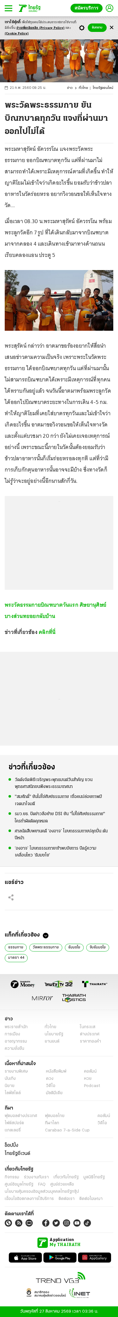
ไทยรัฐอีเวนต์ (17, 1153)
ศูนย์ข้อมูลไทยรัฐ (19, 1184)
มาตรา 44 (16, 958)
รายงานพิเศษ (16, 1071)
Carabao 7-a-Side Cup (67, 1130)
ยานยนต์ (52, 1041)
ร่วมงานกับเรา (36, 1177)
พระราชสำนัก (16, 1027)
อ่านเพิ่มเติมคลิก (40, 28)
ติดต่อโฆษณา (91, 1199)
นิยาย (9, 1086)
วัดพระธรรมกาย (46, 947)
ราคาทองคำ (90, 1041)
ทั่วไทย (83, 88)
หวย (88, 1078)
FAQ (42, 1184)
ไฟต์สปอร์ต (14, 1123)
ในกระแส (87, 1027)
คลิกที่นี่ (47, 632)
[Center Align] (111, 27)
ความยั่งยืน (14, 1048)
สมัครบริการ (87, 8)
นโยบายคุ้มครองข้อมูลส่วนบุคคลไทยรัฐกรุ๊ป (42, 1191)
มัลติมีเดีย (54, 1093)
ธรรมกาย (15, 947)
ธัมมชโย (74, 947)
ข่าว (70, 88)
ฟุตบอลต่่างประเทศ (21, 1116)
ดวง (49, 1078)
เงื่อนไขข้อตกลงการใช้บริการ (29, 1199)
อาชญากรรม (16, 1041)
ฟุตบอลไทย (55, 1116)
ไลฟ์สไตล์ (13, 1093)
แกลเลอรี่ (13, 1130)
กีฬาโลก (52, 1123)
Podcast (92, 1086)
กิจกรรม (12, 1177)
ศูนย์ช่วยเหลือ (62, 1184)
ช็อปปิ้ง (11, 1145)
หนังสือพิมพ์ (56, 1071)
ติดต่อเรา (67, 1199)
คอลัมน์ (90, 1071)
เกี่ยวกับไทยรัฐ (66, 1177)
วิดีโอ (50, 1086)
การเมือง (12, 1034)
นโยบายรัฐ (54, 1034)
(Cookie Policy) (17, 33)
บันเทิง (10, 1078)
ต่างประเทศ (89, 1034)
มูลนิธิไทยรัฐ (94, 1177)
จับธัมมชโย (98, 947)
